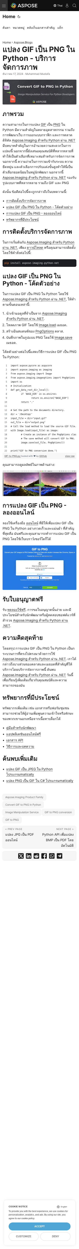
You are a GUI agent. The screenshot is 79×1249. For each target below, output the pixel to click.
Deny (55, 1236)
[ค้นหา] (74, 5)
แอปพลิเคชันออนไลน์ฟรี (23, 734)
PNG (56, 124)
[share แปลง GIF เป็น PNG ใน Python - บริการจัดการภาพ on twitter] (21, 856)
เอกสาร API (14, 740)
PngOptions (44, 331)
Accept (39, 1226)
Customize (23, 1236)
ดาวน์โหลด (35, 248)
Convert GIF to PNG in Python (23, 804)
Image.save (63, 337)
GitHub (43, 456)
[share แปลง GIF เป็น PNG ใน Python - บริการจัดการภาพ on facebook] (44, 856)
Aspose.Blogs (23, 42)
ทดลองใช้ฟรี (16, 610)
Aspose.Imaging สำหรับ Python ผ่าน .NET (43, 140)
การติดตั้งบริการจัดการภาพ (26, 201)
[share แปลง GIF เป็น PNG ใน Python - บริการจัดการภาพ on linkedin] (28, 856)
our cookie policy (25, 1218)
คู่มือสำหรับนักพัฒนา (21, 728)
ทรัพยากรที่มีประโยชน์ (22, 219)
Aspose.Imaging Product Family (24, 797)
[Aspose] (24, 5)
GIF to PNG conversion (58, 812)
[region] (39, 408)
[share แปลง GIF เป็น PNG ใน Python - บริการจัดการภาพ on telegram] (59, 856)
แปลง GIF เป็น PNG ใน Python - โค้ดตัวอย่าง (39, 207)
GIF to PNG (12, 819)
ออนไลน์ (32, 523)
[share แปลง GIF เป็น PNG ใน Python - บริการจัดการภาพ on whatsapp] (52, 856)
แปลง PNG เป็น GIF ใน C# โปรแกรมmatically (39, 781)
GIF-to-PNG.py (12, 456)
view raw (70, 456)
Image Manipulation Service (22, 812)
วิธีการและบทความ (20, 746)
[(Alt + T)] (19, 16)
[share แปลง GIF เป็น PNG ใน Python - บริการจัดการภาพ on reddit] (36, 856)
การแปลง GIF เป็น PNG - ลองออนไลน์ (33, 213)
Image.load (47, 325)
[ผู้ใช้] (67, 5)
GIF (43, 124)
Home (9, 16)
